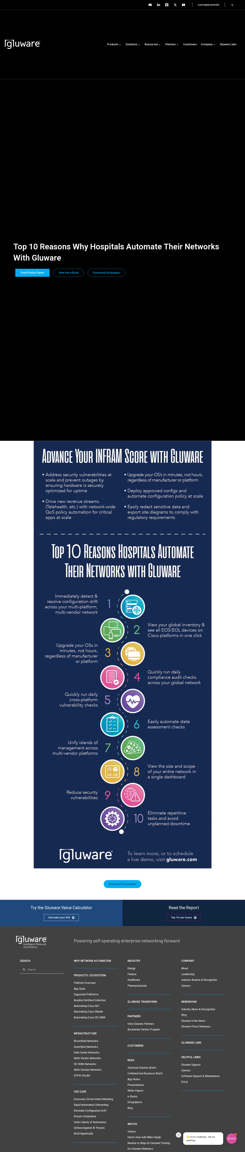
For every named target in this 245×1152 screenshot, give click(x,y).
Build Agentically (83, 1133)
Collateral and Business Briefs (145, 1073)
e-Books (133, 1096)
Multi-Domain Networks (88, 1069)
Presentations (136, 1085)
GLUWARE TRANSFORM (142, 1001)
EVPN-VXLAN (82, 1075)
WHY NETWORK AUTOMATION (92, 960)
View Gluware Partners (141, 1023)
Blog (130, 1108)
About (184, 968)
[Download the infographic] (123, 654)
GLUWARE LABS (191, 1042)
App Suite (79, 988)
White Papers (135, 1090)
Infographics (135, 1102)
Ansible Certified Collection (90, 1000)
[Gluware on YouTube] (184, 5)
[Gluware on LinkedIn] (159, 5)
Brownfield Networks (86, 1041)
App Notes (134, 1079)
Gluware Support (190, 1064)
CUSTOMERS (136, 1045)
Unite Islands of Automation (90, 1122)
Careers (185, 985)
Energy (132, 968)
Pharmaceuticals (137, 985)
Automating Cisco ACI (86, 1006)
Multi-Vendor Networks (87, 1058)
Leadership (187, 974)
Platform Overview (85, 982)
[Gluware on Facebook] (167, 5)
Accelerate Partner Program (144, 1029)
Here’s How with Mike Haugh (144, 1137)
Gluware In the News (193, 1020)
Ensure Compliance (85, 1116)
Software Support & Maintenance (200, 1076)
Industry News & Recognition (198, 1009)
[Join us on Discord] (151, 5)
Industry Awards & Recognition (199, 979)
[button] (232, 5)
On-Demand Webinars (140, 1148)
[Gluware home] (31, 941)
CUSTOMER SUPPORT (209, 5)
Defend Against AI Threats (89, 1127)
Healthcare (134, 979)
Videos (132, 1131)
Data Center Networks (87, 1052)
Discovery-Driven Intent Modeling (93, 1099)
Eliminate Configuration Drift (90, 1110)
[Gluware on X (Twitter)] (176, 5)
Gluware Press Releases (195, 1026)
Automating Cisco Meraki (88, 1011)
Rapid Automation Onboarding (91, 1104)
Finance (132, 974)
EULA (184, 1082)
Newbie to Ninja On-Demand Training (149, 1143)
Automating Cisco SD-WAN (89, 1017)
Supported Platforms (86, 994)
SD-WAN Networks (85, 1064)
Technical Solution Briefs (142, 1067)
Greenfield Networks (86, 1046)
